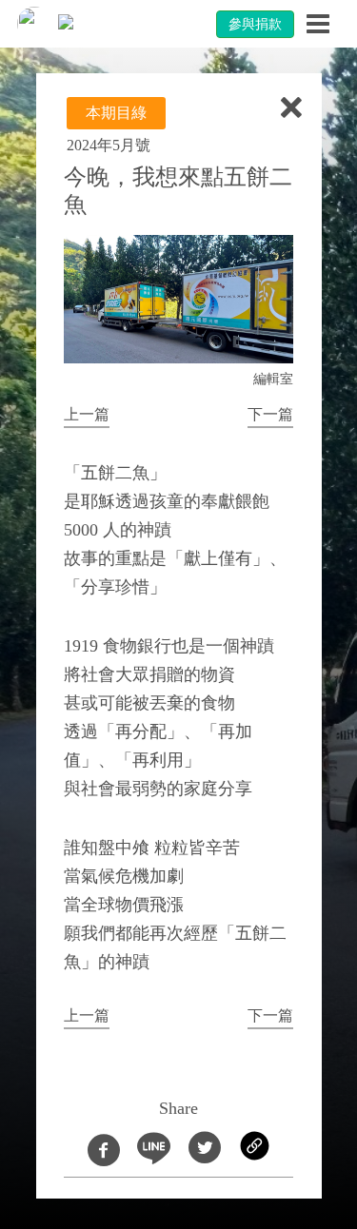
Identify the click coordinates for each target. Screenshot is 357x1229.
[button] (86, 415)
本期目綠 (116, 113)
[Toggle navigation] (318, 24)
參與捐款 (255, 24)
